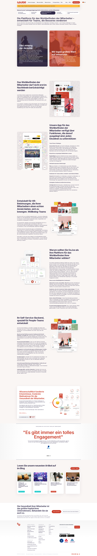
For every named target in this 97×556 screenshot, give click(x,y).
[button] (31, 2)
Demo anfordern (56, 511)
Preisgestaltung (56, 2)
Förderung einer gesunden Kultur (72, 13)
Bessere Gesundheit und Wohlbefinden (46, 13)
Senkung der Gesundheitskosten (22, 13)
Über (62, 2)
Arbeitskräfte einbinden (33, 13)
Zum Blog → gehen (74, 468)
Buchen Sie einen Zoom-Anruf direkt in (71, 511)
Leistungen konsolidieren (59, 13)
